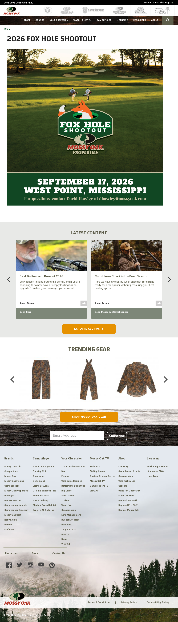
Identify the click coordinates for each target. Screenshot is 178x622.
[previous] (11, 279)
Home (6, 29)
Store (35, 553)
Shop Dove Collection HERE (18, 2)
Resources (11, 553)
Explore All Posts (89, 328)
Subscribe (117, 436)
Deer (22, 312)
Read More (27, 303)
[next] (166, 279)
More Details (41, 384)
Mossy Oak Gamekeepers (114, 312)
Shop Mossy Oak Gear (89, 416)
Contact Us (58, 553)
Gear (28, 312)
